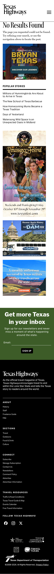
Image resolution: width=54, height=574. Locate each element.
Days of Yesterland (13, 114)
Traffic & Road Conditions (13, 497)
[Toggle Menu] (49, 12)
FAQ (4, 418)
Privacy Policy (42, 564)
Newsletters (8, 470)
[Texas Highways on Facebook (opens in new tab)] (6, 523)
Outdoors (7, 437)
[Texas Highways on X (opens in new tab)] (21, 523)
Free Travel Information (12, 508)
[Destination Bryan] (24, 78)
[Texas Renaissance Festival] (24, 216)
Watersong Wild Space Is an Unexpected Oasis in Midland (19, 121)
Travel (5, 433)
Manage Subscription (12, 463)
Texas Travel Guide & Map (13, 500)
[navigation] (49, 12)
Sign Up (26, 350)
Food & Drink (8, 440)
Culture (6, 444)
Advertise (7, 478)
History (6, 407)
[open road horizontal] (24, 294)
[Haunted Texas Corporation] (24, 255)
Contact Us (7, 467)
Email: (7, 342)
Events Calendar (10, 504)
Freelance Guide (9, 414)
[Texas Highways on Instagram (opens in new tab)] (13, 523)
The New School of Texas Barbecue (22, 101)
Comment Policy (10, 474)
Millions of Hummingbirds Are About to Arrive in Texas (23, 95)
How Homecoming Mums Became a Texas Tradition (22, 108)
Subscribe (7, 459)
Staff (5, 410)
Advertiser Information (12, 482)
